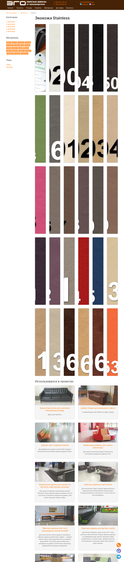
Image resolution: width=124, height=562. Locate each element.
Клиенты (38, 8)
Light (20, 48)
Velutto (17, 53)
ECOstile (10, 45)
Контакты (69, 8)
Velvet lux (24, 53)
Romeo (28, 51)
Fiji (22, 45)
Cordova (21, 42)
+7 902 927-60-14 (60, 2)
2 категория (10, 24)
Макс (93, 4)
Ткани (8, 65)
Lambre (14, 48)
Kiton (8, 48)
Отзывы (29, 8)
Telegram (85, 4)
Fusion (27, 45)
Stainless (10, 53)
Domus (27, 42)
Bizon (9, 42)
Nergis (15, 51)
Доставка (59, 8)
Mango (26, 48)
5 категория (10, 31)
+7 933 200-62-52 (60, 4)
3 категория (10, 26)
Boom (14, 42)
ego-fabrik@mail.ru (87, 2)
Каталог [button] (11, 8)
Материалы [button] (48, 8)
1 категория (10, 22)
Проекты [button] (19, 8)
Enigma (17, 45)
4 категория (10, 29)
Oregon (21, 51)
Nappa (9, 51)
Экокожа (9, 67)
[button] (40, 58)
